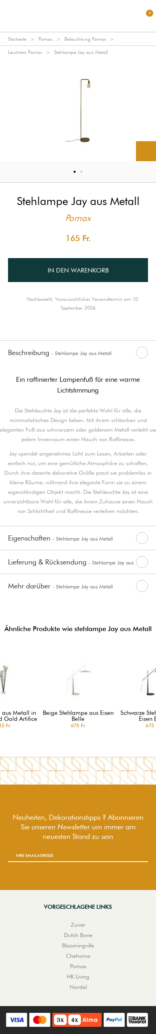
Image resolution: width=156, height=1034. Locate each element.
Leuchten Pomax (25, 52)
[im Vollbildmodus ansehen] (146, 151)
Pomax (45, 39)
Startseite (17, 39)
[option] (78, 110)
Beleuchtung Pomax (85, 39)
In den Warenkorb (78, 270)
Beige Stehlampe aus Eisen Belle (78, 716)
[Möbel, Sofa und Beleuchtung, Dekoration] (78, 16)
